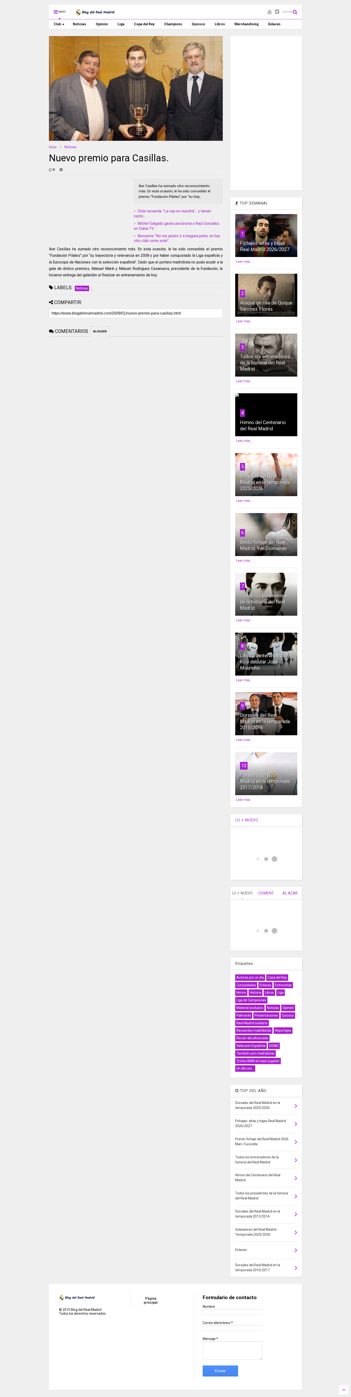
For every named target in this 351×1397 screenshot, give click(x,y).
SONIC (274, 1046)
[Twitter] (277, 11)
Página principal (151, 1300)
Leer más (243, 261)
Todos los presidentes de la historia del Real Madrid (263, 602)
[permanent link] (61, 169)
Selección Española (251, 1046)
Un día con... (245, 1068)
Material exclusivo (249, 1008)
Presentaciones (266, 1015)
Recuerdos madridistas (253, 1030)
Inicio (53, 147)
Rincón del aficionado (252, 1038)
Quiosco (198, 24)
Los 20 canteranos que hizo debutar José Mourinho (264, 662)
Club (57, 24)
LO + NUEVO (246, 820)
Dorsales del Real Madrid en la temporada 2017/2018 (265, 781)
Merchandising (246, 24)
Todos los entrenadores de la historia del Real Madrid (265, 363)
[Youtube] (269, 11)
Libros (220, 24)
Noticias (79, 24)
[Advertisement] (85, 208)
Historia (255, 992)
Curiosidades (246, 985)
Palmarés (243, 1015)
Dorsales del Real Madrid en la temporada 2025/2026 (265, 482)
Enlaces (274, 24)
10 (243, 765)
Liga (120, 24)
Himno (241, 992)
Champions (173, 24)
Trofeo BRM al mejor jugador (258, 1061)
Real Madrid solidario (252, 1023)
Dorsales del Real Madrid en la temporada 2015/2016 (265, 721)
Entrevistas (283, 985)
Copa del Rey (144, 24)
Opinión (102, 24)
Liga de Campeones (251, 1000)
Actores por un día (250, 977)
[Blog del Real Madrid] (95, 13)
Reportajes (283, 1030)
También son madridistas (255, 1053)
